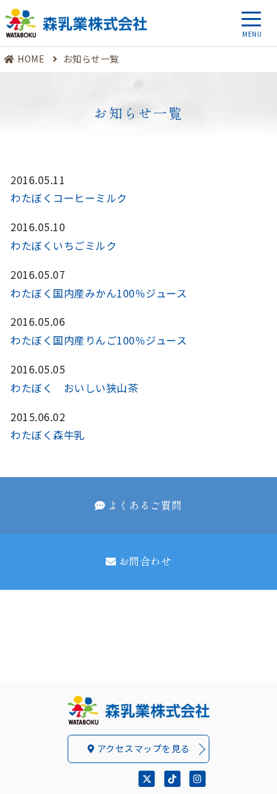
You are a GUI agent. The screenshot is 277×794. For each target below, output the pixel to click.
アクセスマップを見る (142, 748)
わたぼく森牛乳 (47, 434)
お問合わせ (145, 561)
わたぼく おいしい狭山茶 (74, 387)
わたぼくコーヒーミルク (69, 197)
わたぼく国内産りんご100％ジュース (98, 340)
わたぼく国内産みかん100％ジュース (98, 293)
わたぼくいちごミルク (63, 245)
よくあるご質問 (145, 505)
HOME (30, 58)
